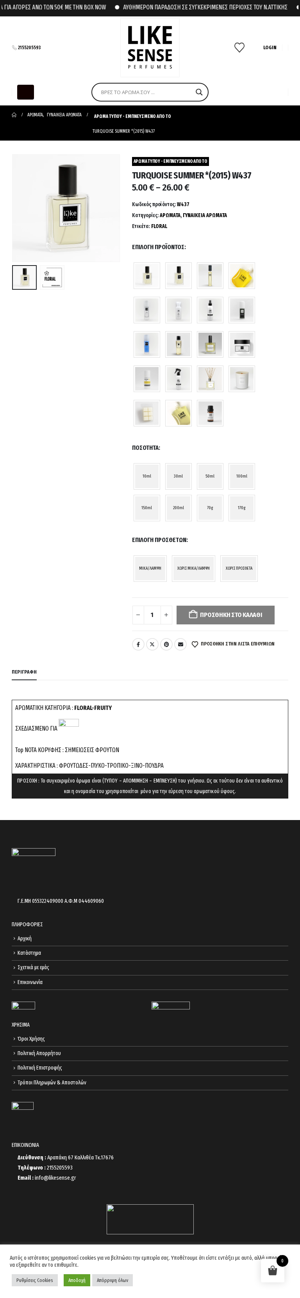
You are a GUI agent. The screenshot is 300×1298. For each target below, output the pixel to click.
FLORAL (159, 226)
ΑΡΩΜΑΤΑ (170, 215)
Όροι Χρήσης (31, 1039)
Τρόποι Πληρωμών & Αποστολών (52, 1082)
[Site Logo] (150, 47)
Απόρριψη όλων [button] (112, 1280)
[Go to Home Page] (14, 114)
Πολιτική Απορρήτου (39, 1053)
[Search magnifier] (199, 92)
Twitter (152, 644)
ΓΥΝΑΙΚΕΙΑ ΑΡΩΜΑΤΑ (205, 215)
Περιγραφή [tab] (24, 672)
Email (180, 644)
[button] (25, 92)
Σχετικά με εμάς (33, 967)
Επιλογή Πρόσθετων (159, 540)
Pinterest (166, 644)
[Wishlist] (240, 48)
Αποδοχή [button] (77, 1280)
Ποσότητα (145, 447)
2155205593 (29, 47)
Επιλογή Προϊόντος (158, 247)
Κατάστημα (29, 953)
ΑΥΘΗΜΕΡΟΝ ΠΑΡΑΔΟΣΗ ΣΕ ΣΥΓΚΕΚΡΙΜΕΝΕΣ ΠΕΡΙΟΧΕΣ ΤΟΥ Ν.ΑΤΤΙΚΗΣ (196, 7)
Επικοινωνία (30, 982)
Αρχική (25, 938)
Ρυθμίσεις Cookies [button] (34, 1280)
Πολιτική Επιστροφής (40, 1067)
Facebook (138, 644)
